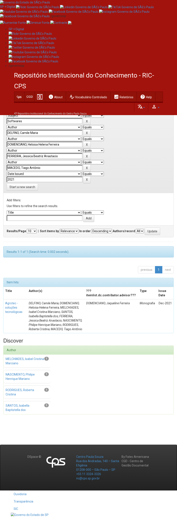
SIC (16, 509)
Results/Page (16, 231)
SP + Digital (7, 6)
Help (146, 96)
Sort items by (49, 231)
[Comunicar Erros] (69, 22)
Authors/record (124, 231)
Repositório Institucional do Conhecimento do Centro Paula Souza (52, 113)
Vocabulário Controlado (88, 96)
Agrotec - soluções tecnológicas (13, 307)
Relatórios (123, 96)
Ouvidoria (20, 494)
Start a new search (22, 187)
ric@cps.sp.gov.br (88, 478)
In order (85, 231)
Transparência (23, 501)
